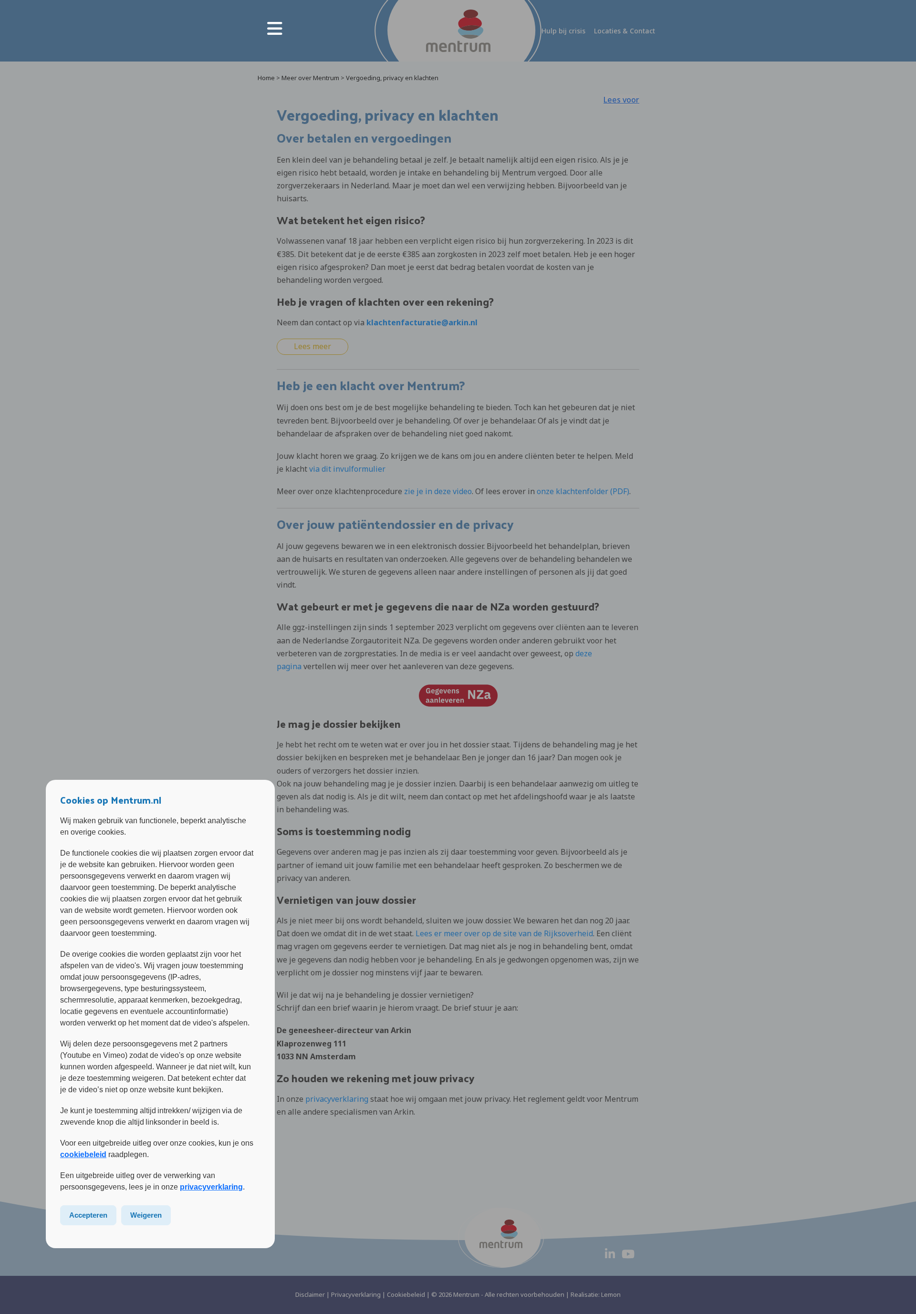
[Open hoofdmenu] (274, 28)
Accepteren (88, 1215)
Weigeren (146, 1215)
